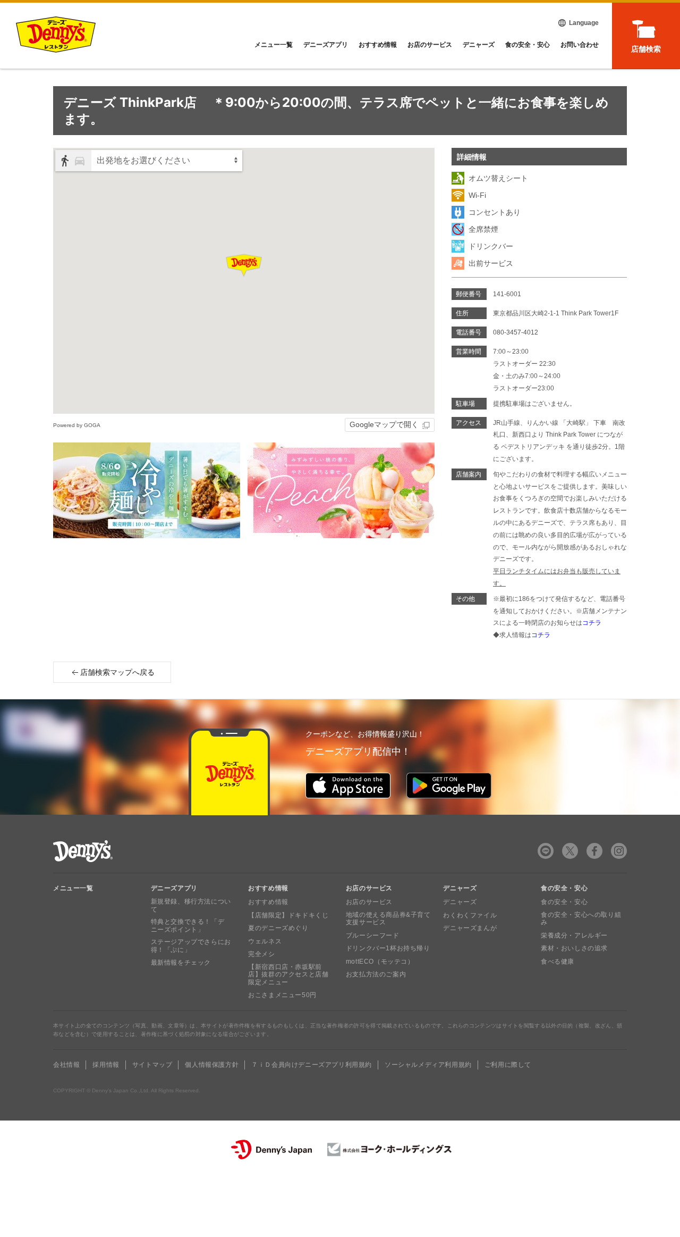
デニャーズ (479, 44)
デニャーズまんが (470, 928)
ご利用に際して (507, 1064)
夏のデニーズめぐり (278, 928)
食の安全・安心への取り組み (581, 918)
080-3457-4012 (515, 332)
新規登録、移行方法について (191, 905)
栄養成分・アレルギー (574, 935)
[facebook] (594, 851)
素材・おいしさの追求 (574, 948)
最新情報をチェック (181, 962)
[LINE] (546, 851)
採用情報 (105, 1064)
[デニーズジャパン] (271, 1149)
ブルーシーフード (373, 935)
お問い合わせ (579, 44)
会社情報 (66, 1064)
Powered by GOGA (76, 425)
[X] (570, 851)
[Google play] (448, 785)
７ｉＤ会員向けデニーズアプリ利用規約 (311, 1064)
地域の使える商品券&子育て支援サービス (388, 918)
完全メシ (261, 954)
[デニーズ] (56, 34)
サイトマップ (152, 1064)
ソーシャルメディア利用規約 (428, 1064)
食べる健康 (557, 961)
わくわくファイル (470, 915)
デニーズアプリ (325, 44)
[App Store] (347, 785)
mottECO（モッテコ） (380, 961)
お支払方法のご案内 (376, 974)
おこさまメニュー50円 (282, 995)
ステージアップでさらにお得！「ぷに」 (191, 945)
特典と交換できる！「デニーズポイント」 (188, 925)
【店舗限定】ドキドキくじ (288, 915)
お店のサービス (429, 44)
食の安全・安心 (527, 44)
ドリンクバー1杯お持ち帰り (388, 948)
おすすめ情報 (378, 44)
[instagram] (619, 851)
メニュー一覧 (73, 888)
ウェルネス (265, 941)
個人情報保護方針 (212, 1064)
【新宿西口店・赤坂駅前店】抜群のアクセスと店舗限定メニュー (288, 974)
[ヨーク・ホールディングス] (389, 1149)
